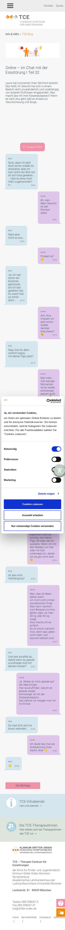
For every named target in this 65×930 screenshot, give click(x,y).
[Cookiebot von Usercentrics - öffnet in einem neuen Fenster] (46, 401)
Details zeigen (46, 493)
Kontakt (48, 5)
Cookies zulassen (32, 504)
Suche (59, 5)
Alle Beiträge (23, 785)
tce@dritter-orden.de (24, 908)
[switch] (56, 459)
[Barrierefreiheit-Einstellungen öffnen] (59, 470)
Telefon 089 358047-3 (25, 901)
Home (15, 917)
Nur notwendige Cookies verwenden (32, 526)
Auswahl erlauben (32, 515)
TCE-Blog (27, 34)
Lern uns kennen (29, 805)
